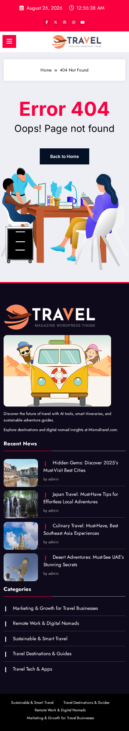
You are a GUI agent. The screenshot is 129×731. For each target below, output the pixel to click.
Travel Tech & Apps (32, 669)
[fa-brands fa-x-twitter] (55, 22)
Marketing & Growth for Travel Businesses (55, 608)
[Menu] (9, 41)
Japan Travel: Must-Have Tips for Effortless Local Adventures (80, 498)
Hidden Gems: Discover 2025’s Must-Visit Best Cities (80, 466)
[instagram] (73, 22)
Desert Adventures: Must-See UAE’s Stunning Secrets (83, 561)
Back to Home (64, 156)
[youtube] (82, 22)
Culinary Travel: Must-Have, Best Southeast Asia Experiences (80, 529)
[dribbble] (64, 22)
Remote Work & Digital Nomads (46, 623)
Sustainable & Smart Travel (40, 638)
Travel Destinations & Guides (42, 653)
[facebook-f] (46, 22)
